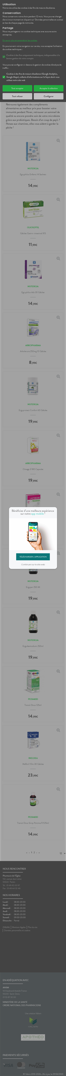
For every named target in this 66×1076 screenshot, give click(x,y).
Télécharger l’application (33, 556)
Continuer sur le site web (33, 564)
